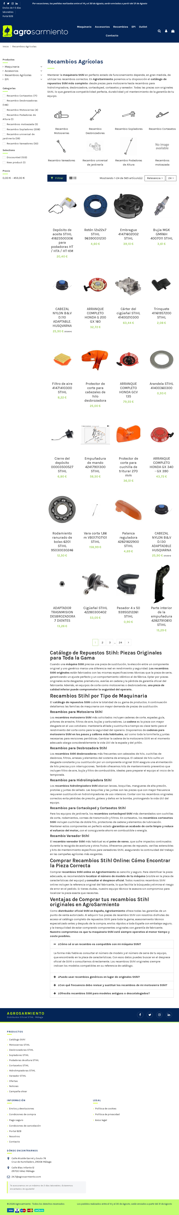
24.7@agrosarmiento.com (26, 1176)
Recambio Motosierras (22, 109)
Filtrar (59, 178)
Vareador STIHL (17, 1075)
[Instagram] (159, 1015)
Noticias (14, 1086)
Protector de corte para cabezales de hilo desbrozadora (95, 392)
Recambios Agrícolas (18, 75)
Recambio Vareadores (61, 160)
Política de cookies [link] (105, 1108)
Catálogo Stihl (17, 1039)
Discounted (17, 157)
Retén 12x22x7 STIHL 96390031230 (95, 234)
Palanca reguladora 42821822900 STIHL (128, 539)
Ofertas (13, 1081)
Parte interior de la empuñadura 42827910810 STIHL (161, 616)
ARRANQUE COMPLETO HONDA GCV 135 (128, 390)
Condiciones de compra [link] (22, 1114)
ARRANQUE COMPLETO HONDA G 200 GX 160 (95, 315)
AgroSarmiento (103, 79)
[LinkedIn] (169, 1015)
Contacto (14, 1141)
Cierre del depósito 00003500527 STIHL (62, 465)
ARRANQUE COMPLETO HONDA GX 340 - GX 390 (161, 465)
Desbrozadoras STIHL (21, 1049)
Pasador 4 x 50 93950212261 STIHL (128, 612)
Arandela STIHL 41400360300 (161, 386)
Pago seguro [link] (16, 1120)
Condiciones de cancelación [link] (25, 1125)
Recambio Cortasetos (162, 129)
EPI (7, 79)
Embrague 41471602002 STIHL (128, 234)
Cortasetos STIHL (19, 1065)
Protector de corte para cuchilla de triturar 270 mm (128, 467)
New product (16, 162)
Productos (9, 59)
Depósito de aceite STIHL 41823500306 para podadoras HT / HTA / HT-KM (62, 240)
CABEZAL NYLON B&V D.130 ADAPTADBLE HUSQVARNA (161, 541)
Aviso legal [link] (101, 1120)
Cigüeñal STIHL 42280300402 (95, 610)
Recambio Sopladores (129, 129)
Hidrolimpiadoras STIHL (22, 1070)
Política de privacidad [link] (107, 1114)
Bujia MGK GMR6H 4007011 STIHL (162, 234)
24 (120, 642)
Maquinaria (12, 66)
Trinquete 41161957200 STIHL (161, 313)
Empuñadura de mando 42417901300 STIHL (95, 465)
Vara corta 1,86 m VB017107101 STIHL (95, 537)
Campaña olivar (18, 1091)
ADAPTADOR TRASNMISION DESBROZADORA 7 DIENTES (62, 614)
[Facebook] (140, 1015)
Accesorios (11, 71)
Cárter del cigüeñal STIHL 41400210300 (128, 313)
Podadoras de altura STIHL (24, 1060)
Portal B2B (8, 16)
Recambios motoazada (22, 124)
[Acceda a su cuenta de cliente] (166, 31)
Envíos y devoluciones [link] (21, 1108)
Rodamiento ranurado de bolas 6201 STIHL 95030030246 (62, 541)
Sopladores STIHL (19, 1055)
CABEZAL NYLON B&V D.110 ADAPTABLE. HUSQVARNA (62, 317)
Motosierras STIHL (19, 1044)
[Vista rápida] (62, 224)
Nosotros (14, 1136)
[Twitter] (150, 1015)
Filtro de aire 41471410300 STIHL (62, 388)
